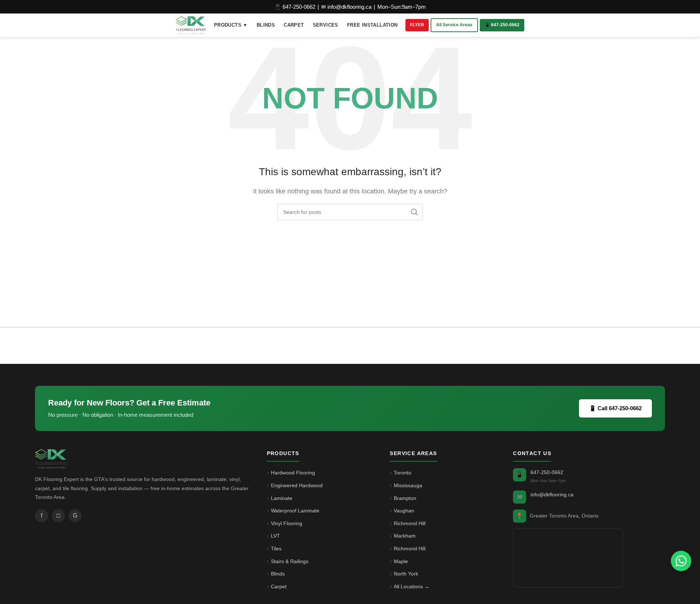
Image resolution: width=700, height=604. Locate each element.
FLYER (417, 24)
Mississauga (408, 485)
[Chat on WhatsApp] (681, 561)
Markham (405, 536)
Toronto (402, 473)
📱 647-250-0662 (294, 7)
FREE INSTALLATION (372, 25)
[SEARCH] (414, 212)
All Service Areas (454, 24)
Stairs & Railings (289, 561)
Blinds (278, 574)
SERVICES (325, 25)
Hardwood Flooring (293, 473)
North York (406, 574)
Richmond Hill (409, 523)
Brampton (405, 498)
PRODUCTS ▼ (231, 25)
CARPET (294, 25)
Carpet (279, 586)
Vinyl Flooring (286, 523)
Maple (401, 561)
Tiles (276, 548)
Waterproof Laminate (295, 510)
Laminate (281, 498)
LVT (275, 536)
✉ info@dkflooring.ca (346, 7)
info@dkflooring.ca (551, 494)
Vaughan (404, 510)
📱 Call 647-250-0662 (615, 408)
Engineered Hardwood (297, 485)
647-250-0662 (546, 472)
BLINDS (266, 25)
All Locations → (411, 586)
